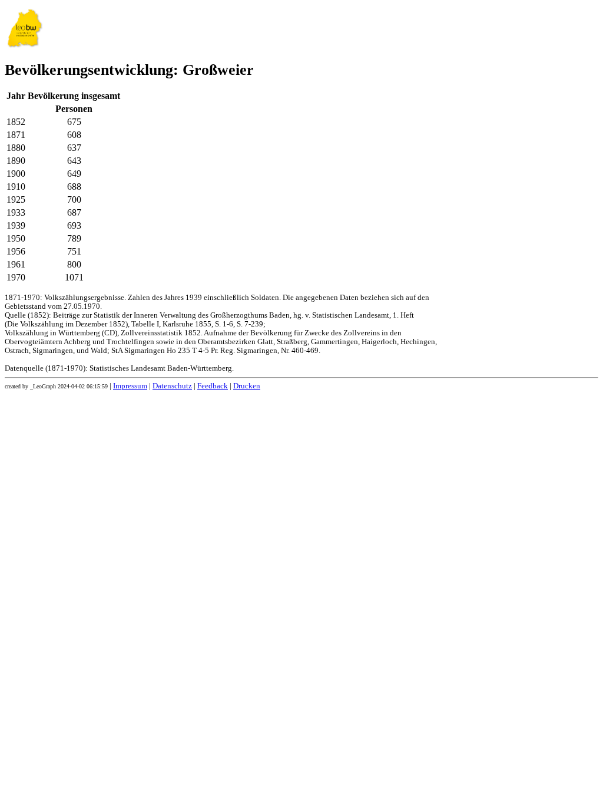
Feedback (212, 386)
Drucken (246, 386)
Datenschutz (172, 386)
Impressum (130, 386)
